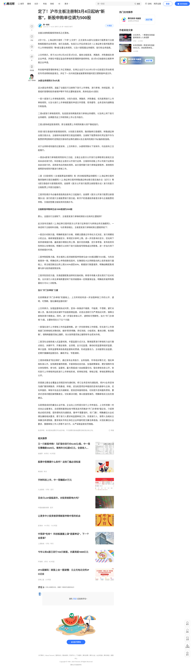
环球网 (40, 561)
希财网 (40, 471)
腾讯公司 (73, 665)
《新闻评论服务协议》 (68, 587)
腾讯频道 (106, 655)
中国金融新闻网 (43, 507)
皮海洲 (40, 525)
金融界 (40, 453)
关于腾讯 (41, 655)
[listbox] (76, 508)
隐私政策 (65, 655)
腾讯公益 (92, 655)
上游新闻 (41, 543)
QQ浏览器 (99, 655)
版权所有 (79, 665)
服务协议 (58, 655)
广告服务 (78, 655)
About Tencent (49, 655)
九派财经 (41, 489)
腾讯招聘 (85, 655)
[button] (149, 19)
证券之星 (41, 579)
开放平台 (72, 655)
